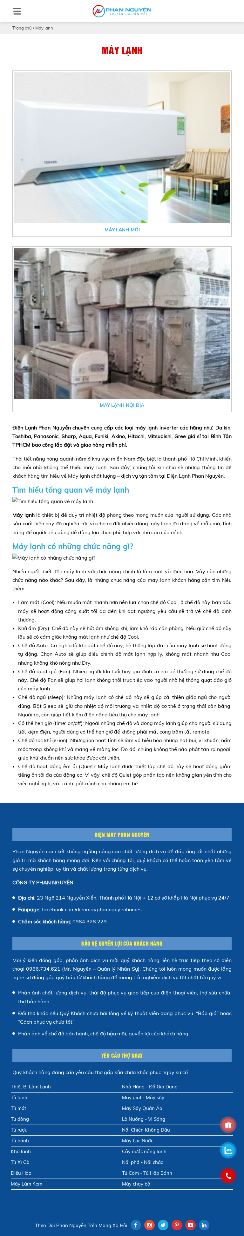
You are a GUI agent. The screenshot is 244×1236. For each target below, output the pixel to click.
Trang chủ (22, 27)
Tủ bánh (20, 1141)
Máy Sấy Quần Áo (142, 1108)
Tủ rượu (19, 1130)
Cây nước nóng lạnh (144, 1151)
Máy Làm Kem (26, 1184)
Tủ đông (20, 1119)
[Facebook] (136, 1225)
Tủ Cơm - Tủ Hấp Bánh (147, 1173)
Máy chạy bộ (136, 1184)
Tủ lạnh (19, 1097)
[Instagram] (149, 1225)
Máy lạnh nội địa (122, 405)
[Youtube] (190, 1225)
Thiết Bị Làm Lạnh (31, 1087)
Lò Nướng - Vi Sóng (143, 1119)
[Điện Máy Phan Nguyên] (122, 11)
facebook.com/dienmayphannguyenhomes (92, 909)
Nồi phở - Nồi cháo (143, 1162)
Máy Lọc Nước (137, 1141)
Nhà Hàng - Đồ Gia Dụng (150, 1087)
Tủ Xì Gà (20, 1162)
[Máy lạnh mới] (122, 147)
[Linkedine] (204, 1225)
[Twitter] (163, 1225)
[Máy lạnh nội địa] (122, 323)
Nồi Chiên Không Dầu (146, 1130)
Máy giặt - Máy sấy (143, 1097)
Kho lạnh (21, 1151)
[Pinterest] (177, 1225)
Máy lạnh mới (122, 230)
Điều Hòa (21, 1173)
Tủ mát (18, 1108)
